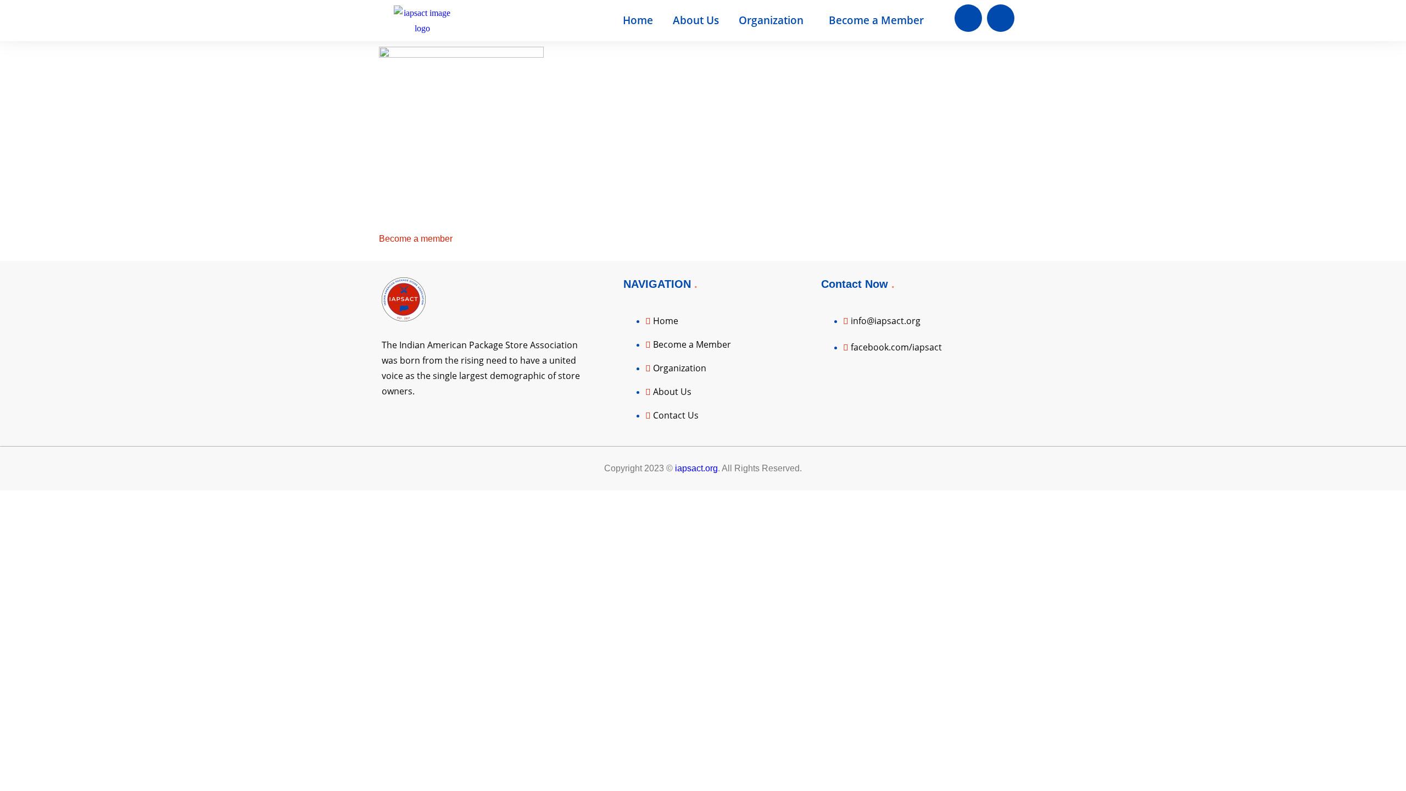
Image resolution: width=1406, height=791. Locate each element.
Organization (771, 20)
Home (638, 20)
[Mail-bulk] (1000, 18)
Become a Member (876, 20)
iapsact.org (696, 468)
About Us (696, 20)
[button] (774, 21)
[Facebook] (968, 18)
